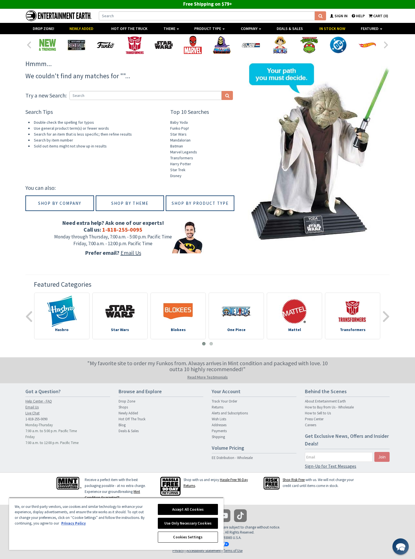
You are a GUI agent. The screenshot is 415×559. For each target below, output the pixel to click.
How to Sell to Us (318, 413)
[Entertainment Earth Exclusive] (76, 45)
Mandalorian (180, 140)
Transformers (181, 157)
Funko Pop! (179, 128)
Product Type (208, 28)
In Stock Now (332, 28)
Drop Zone (127, 401)
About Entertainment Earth (325, 401)
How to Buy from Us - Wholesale (329, 407)
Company (249, 28)
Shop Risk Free (294, 479)
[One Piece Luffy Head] (280, 45)
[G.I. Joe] (251, 45)
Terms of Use (233, 550)
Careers (310, 425)
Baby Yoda (179, 122)
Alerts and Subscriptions (230, 413)
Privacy (178, 550)
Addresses (219, 425)
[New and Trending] (47, 45)
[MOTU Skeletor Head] (222, 45)
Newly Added (81, 28)
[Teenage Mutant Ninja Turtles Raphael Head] (309, 45)
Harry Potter (180, 163)
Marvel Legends (183, 152)
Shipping (218, 436)
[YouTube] (224, 515)
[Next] (386, 44)
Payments (219, 431)
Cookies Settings (187, 537)
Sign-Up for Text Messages (330, 466)
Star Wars (178, 134)
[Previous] (28, 44)
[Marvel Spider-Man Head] (193, 45)
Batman (176, 146)
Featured (370, 28)
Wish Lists (219, 419)
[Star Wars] (163, 45)
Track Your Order (224, 401)
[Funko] (105, 45)
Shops (123, 407)
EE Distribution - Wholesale (232, 457)
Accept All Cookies (188, 509)
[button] (400, 546)
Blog (122, 425)
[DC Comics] (338, 45)
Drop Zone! (43, 28)
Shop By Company (59, 203)
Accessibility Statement (203, 550)
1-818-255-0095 (122, 229)
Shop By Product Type (200, 203)
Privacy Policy (73, 523)
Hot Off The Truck (129, 28)
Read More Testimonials (207, 377)
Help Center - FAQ (38, 401)
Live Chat (32, 413)
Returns (217, 407)
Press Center (314, 419)
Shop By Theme (129, 203)
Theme (169, 28)
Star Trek (177, 169)
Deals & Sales (290, 28)
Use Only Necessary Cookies (187, 523)
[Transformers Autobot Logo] (134, 45)
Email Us (131, 252)
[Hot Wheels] (367, 45)
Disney (176, 175)
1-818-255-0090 (36, 419)
